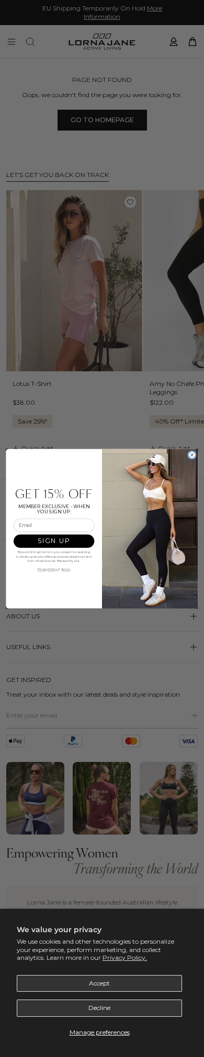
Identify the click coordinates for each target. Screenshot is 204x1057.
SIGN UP (54, 541)
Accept (99, 983)
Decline (99, 1008)
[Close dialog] (192, 455)
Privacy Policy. (125, 957)
